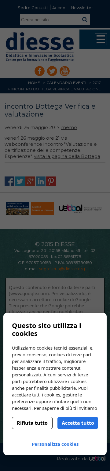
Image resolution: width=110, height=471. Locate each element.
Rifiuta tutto (32, 423)
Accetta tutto (78, 423)
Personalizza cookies (55, 444)
